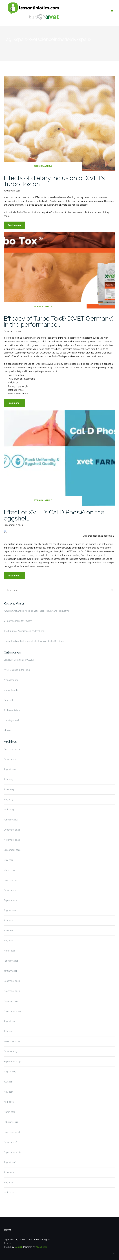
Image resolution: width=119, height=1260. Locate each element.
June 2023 (9, 789)
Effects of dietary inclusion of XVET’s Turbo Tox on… (54, 181)
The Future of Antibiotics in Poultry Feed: (24, 631)
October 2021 (10, 890)
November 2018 (12, 1132)
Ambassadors (11, 680)
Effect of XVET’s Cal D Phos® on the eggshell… (54, 515)
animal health (11, 690)
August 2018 (10, 1162)
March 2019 (9, 1112)
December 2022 (12, 830)
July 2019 (8, 1081)
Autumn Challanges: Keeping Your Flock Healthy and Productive (36, 611)
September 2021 (12, 900)
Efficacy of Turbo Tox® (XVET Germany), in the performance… (59, 321)
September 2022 (12, 850)
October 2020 (11, 1001)
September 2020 (12, 1011)
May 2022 (8, 860)
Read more (16, 226)
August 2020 (10, 1021)
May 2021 (8, 940)
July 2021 (8, 920)
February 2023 (11, 819)
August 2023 (10, 769)
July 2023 (8, 779)
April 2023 (9, 809)
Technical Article (43, 166)
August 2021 (10, 910)
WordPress (41, 1247)
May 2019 (8, 1092)
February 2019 (11, 1122)
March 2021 (9, 950)
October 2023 (10, 759)
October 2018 (10, 1142)
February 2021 (11, 961)
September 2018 (12, 1152)
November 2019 (12, 1041)
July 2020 (8, 1031)
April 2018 (9, 1192)
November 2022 (12, 840)
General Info (10, 700)
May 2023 (8, 799)
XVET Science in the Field (17, 670)
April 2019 (9, 1102)
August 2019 (10, 1071)
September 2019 (12, 1061)
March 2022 (9, 870)
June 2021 (9, 930)
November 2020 (12, 991)
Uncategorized (11, 720)
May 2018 (8, 1182)
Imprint (7, 1230)
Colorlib (19, 1247)
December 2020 (12, 981)
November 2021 (12, 880)
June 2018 (9, 1172)
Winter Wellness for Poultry (18, 621)
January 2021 (10, 971)
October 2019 (10, 1051)
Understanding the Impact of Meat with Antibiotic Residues (34, 641)
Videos (7, 730)
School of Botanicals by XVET (19, 660)
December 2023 (12, 749)
